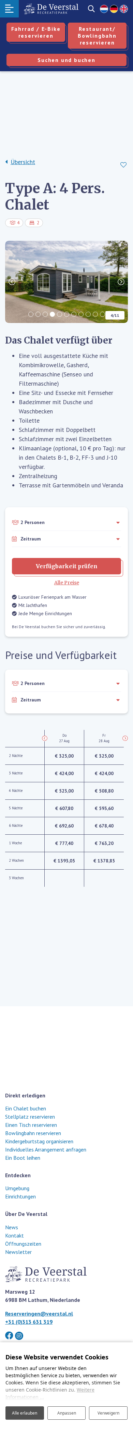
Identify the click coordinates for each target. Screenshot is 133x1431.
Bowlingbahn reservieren (33, 1133)
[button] (30, 314)
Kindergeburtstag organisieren (39, 1141)
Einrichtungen (20, 1196)
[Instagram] (19, 1336)
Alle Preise (66, 583)
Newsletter (18, 1251)
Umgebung (17, 1188)
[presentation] (12, 282)
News (11, 1227)
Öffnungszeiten (23, 1243)
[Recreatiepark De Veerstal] (51, 8)
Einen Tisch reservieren (31, 1124)
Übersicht (23, 162)
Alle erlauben (24, 1413)
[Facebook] (9, 1335)
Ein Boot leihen (22, 1157)
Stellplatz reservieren (30, 1116)
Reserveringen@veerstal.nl (39, 1313)
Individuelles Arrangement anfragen (45, 1149)
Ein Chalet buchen (25, 1108)
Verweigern (108, 1413)
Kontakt (14, 1235)
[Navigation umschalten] (9, 8)
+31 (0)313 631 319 (29, 1321)
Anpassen (66, 1413)
